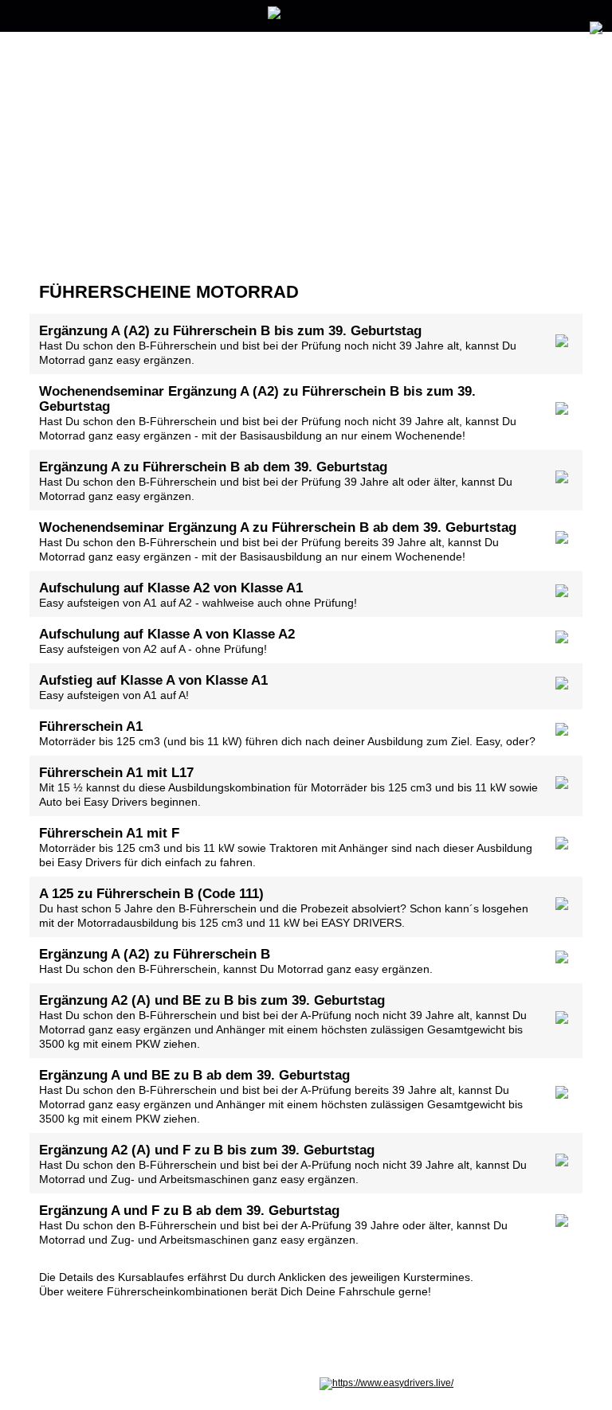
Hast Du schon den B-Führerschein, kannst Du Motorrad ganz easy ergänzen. (236, 961)
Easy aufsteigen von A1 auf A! (153, 687)
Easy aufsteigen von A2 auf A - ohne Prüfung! (167, 641)
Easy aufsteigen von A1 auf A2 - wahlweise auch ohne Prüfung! (198, 594)
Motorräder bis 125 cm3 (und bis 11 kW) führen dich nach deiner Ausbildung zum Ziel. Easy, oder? (287, 733)
